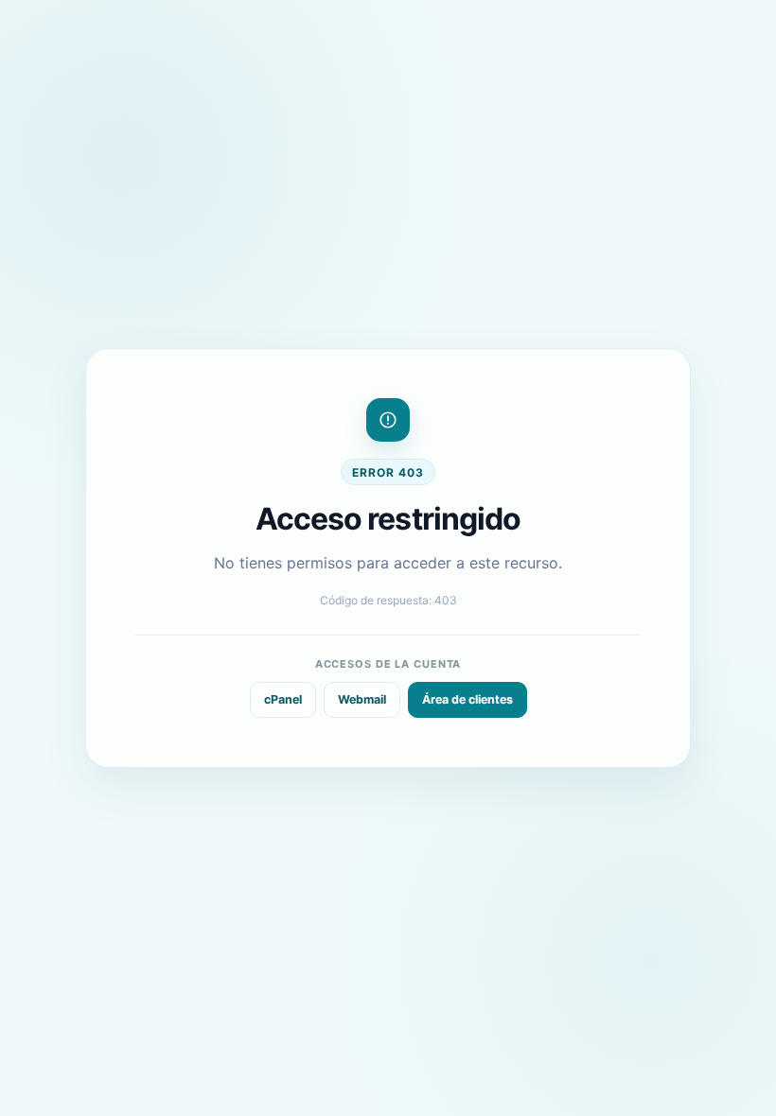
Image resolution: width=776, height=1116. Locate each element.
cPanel (283, 699)
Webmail (362, 699)
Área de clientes (467, 699)
